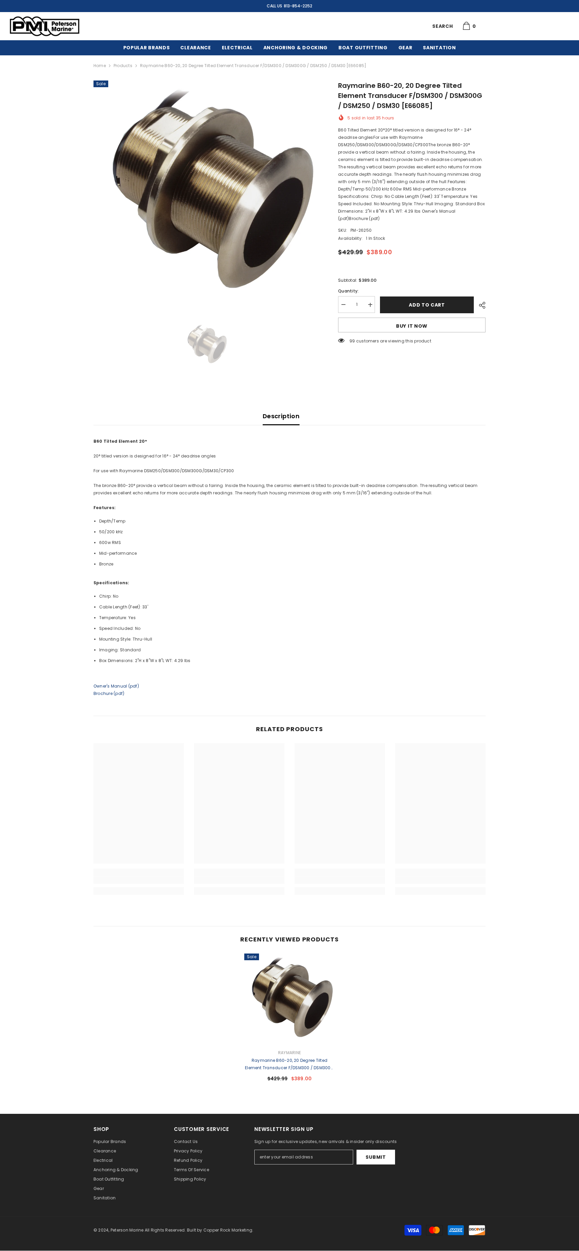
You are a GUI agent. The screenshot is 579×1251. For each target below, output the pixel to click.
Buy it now (412, 326)
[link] (138, 880)
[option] (205, 193)
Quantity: (348, 291)
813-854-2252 (298, 6)
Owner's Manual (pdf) (116, 686)
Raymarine (289, 1052)
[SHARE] (480, 305)
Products (123, 65)
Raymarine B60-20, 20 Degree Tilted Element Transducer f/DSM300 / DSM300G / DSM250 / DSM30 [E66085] (289, 1064)
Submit (376, 1157)
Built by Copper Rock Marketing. (220, 1230)
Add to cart (427, 305)
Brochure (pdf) (108, 693)
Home (99, 65)
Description (281, 416)
